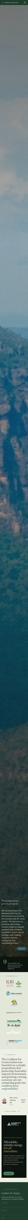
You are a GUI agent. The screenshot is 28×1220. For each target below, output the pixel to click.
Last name (5, 1210)
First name (5, 1202)
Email (3, 1218)
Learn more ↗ (8, 1173)
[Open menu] (24, 2)
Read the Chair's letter (23, 1101)
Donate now (22, 948)
